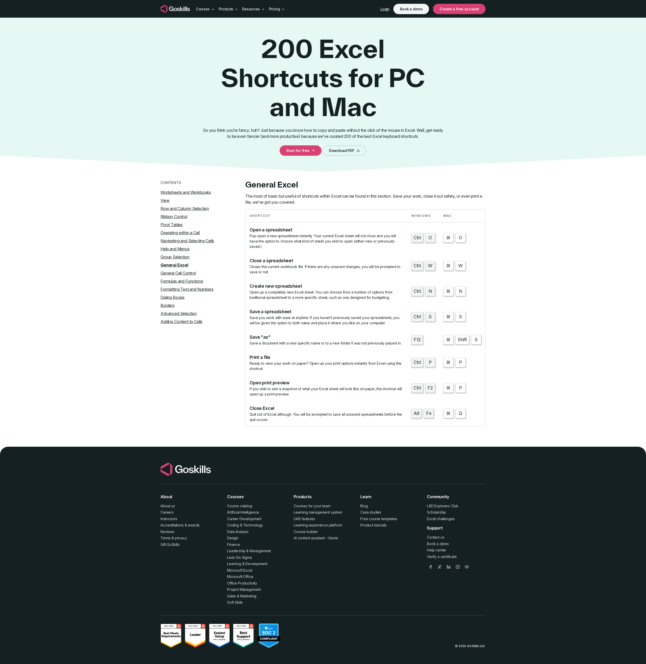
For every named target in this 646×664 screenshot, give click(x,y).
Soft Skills (235, 602)
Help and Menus (175, 248)
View (164, 200)
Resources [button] (251, 9)
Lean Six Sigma (239, 557)
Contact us (435, 537)
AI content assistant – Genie (316, 538)
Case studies (370, 512)
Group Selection (175, 256)
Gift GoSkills (170, 544)
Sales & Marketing (241, 596)
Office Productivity (242, 583)
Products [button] (226, 9)
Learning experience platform (318, 525)
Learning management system (318, 512)
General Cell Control (178, 273)
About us (167, 506)
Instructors (168, 519)
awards (194, 525)
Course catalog (239, 506)
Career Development (244, 519)
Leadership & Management (249, 551)
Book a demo (411, 9)
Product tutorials (373, 525)
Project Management (244, 589)
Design (232, 538)
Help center (436, 550)
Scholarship (436, 512)
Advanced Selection (178, 313)
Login (385, 9)
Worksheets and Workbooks (185, 192)
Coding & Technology (245, 525)
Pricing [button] (275, 9)
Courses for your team (312, 506)
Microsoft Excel (239, 570)
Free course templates (378, 519)
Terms (165, 538)
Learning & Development (247, 564)
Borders (167, 305)
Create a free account (459, 9)
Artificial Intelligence (243, 512)
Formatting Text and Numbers (186, 289)
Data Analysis (238, 531)
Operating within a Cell (180, 232)
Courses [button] (203, 9)
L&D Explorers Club (442, 506)
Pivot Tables (171, 224)
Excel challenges (440, 519)
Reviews (167, 531)
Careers (167, 512)
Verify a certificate (442, 556)
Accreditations (172, 525)
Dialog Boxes (172, 297)
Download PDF (341, 150)
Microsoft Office (240, 576)
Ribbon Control (173, 216)
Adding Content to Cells (181, 321)
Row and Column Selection (184, 208)
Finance (233, 544)
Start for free (297, 150)
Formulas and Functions (181, 281)
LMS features (304, 519)
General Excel (174, 265)
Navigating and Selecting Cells (187, 240)
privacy (181, 538)
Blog (364, 506)
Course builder (306, 531)
